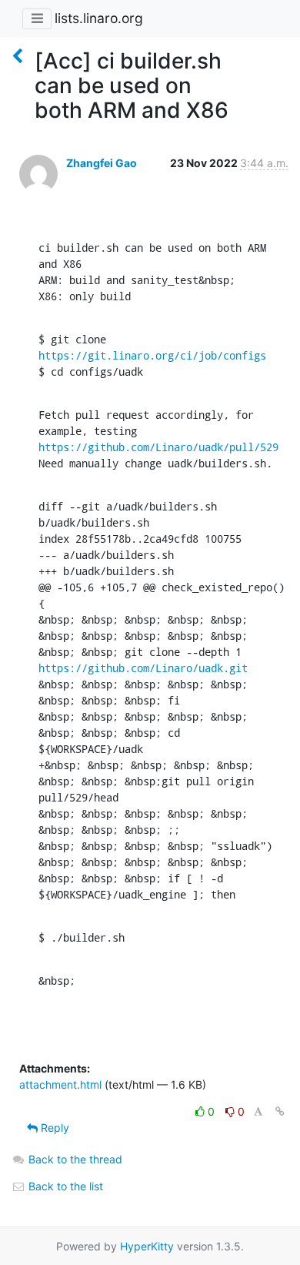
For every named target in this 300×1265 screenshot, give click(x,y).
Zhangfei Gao (101, 162)
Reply (53, 1127)
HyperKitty (147, 1246)
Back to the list (64, 1186)
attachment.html (60, 1084)
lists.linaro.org (99, 18)
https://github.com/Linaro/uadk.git (143, 668)
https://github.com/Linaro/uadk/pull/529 (158, 447)
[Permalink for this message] (280, 1111)
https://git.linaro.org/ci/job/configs (152, 355)
